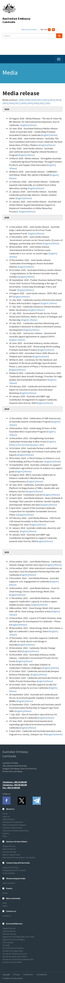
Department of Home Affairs (13, 939)
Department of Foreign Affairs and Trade (18, 936)
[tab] (32, 809)
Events (5, 893)
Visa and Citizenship (10, 867)
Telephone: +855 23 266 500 (14, 782)
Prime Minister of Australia (13, 948)
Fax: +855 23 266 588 (11, 787)
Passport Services (9, 846)
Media (4, 906)
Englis (48, 461)
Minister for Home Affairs (12, 962)
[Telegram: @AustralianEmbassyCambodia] (36, 801)
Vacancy (5, 833)
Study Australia (8, 873)
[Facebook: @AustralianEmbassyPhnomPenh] (6, 801)
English (45, 135)
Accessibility (42, 974)
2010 (33, 99)
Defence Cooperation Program (14, 825)
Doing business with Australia (14, 870)
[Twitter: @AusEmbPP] (22, 801)
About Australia (8, 883)
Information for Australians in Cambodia (18, 857)
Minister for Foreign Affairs (12, 951)
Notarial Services (9, 849)
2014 (58, 99)
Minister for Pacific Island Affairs (14, 956)
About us (6, 816)
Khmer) (36, 329)
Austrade (6, 945)
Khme (56, 461)
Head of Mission (8, 819)
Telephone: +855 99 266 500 (14, 785)
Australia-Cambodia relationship (15, 830)
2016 (11, 103)
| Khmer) (53, 303)
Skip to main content (29, 29)
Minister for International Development (18, 959)
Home (5, 813)
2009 (27, 99)
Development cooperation (12, 822)
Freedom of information (13, 978)
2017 (17, 103)
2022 (48, 103)
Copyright (6, 974)
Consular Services (9, 852)
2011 (39, 99)
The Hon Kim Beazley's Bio (30, 444)
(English (24, 125)
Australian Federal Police (12, 827)
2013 (51, 99)
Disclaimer (28, 974)
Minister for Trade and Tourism (14, 953)
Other (4, 836)
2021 (42, 103)
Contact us (6, 916)
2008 (20, 99)
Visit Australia (7, 942)
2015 (5, 103)
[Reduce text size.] (49, 29)
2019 (29, 103)
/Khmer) (21, 339)
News (4, 903)
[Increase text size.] (53, 29)
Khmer (32, 125)
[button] (8, 809)
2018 (23, 103)
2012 (45, 99)
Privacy (17, 974)
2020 (35, 103)
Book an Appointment (11, 854)
